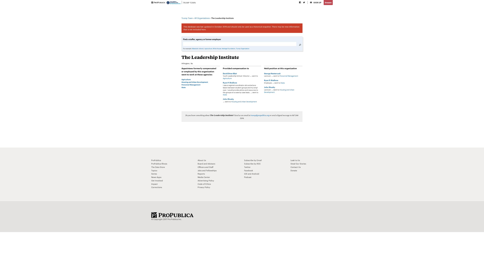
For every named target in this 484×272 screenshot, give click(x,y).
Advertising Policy (206, 180)
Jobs (200, 170)
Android (255, 173)
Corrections (156, 187)
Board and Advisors (206, 163)
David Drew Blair (230, 73)
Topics (154, 170)
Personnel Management (289, 76)
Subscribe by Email (253, 160)
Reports (201, 173)
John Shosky (228, 99)
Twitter (247, 167)
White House (217, 48)
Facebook (248, 170)
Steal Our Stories (298, 163)
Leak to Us (295, 160)
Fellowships (211, 170)
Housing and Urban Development (244, 101)
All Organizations (202, 18)
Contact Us (296, 167)
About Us (202, 160)
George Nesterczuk (272, 73)
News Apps (156, 177)
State (225, 94)
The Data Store (158, 167)
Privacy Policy (204, 187)
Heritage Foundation (228, 48)
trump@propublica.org (260, 115)
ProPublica (156, 160)
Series (154, 173)
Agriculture (208, 48)
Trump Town (189, 2)
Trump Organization (242, 48)
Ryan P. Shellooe (230, 82)
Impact (154, 184)
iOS (245, 173)
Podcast (247, 177)
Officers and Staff (205, 167)
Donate (328, 2)
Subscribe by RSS (252, 163)
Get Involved (157, 180)
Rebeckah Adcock (198, 48)
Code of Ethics (204, 184)
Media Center (204, 177)
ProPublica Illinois (159, 163)
